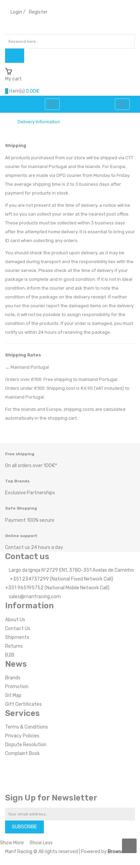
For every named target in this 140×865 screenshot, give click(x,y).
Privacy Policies (22, 736)
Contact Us (17, 628)
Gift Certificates (23, 704)
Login (16, 12)
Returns (14, 646)
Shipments (17, 637)
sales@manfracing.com (35, 597)
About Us (15, 620)
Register (38, 12)
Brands (12, 678)
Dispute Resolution (26, 745)
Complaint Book (22, 753)
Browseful (119, 851)
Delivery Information (39, 121)
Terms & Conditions (26, 727)
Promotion (17, 686)
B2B (9, 655)
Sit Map (13, 695)
